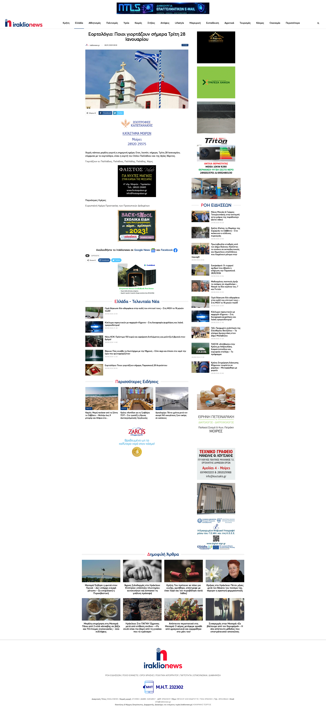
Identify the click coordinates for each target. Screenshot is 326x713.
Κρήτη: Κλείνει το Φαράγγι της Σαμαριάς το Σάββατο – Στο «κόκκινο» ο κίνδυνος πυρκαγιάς (225, 232)
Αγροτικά (229, 23)
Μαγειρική (195, 23)
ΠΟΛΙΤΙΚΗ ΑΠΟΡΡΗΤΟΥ (166, 675)
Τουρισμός (245, 23)
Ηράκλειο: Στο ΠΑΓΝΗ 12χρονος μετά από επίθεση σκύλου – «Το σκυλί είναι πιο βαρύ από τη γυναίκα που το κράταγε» (142, 627)
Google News (142, 249)
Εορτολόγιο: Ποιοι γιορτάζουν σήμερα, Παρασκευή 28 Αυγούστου (136, 365)
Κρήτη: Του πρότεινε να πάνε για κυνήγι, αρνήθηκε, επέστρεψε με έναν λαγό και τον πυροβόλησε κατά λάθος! (184, 589)
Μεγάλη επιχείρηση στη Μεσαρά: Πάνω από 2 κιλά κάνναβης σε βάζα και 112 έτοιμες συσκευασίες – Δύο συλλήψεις (101, 627)
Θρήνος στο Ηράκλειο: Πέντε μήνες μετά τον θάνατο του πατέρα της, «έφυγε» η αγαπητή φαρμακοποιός (224, 588)
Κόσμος (260, 23)
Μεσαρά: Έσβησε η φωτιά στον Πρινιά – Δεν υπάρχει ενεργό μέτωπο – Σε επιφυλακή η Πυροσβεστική (101, 589)
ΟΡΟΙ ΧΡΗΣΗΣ (147, 675)
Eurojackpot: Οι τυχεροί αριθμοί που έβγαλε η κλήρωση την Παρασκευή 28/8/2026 (223, 269)
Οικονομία (275, 23)
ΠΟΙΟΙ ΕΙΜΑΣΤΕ (130, 675)
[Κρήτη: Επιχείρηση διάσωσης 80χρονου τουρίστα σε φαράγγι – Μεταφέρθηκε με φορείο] (200, 367)
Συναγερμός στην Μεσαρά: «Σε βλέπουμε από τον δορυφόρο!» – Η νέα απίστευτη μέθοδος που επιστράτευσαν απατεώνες (225, 627)
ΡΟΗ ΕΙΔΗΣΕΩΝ (113, 675)
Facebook (167, 249)
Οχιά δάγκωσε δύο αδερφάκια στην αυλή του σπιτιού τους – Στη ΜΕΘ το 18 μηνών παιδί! (225, 300)
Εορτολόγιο (95, 255)
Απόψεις (165, 23)
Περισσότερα (293, 23)
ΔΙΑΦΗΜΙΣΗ (215, 675)
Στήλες (151, 23)
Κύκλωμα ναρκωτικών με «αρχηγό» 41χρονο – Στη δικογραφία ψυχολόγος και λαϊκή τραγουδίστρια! (223, 316)
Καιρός (138, 23)
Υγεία (126, 23)
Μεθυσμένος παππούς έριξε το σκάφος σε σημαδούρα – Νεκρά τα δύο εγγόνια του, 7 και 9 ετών (224, 285)
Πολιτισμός (112, 23)
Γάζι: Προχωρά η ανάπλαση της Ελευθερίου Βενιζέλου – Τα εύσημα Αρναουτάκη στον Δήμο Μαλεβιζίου (225, 332)
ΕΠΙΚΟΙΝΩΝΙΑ (200, 675)
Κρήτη (66, 23)
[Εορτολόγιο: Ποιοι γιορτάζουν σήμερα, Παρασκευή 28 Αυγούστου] (94, 369)
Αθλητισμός (95, 23)
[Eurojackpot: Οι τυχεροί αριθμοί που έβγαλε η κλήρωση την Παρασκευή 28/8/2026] (200, 270)
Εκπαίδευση (212, 23)
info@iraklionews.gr (163, 702)
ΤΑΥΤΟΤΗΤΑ (186, 675)
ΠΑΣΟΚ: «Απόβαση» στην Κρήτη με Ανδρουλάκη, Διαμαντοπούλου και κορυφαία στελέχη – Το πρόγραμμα (223, 349)
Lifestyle (179, 23)
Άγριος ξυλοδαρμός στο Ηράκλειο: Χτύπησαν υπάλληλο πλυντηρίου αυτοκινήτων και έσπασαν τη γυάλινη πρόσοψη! (142, 589)
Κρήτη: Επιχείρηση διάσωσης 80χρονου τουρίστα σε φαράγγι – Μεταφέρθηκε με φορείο (225, 366)
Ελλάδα (79, 23)
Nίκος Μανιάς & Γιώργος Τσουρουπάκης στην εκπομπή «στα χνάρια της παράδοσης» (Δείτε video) (225, 216)
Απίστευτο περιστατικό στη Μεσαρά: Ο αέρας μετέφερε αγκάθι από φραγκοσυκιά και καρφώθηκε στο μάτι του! (183, 627)
